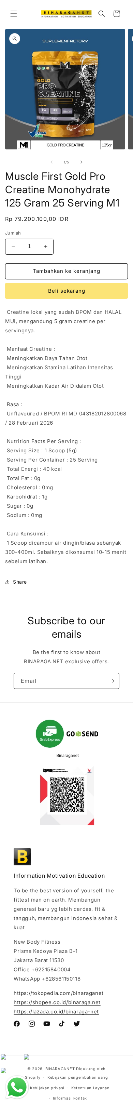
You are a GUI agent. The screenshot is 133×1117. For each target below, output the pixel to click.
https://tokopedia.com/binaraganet (59, 993)
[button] (13, 13)
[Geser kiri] (51, 162)
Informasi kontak (70, 1098)
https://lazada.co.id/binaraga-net (56, 1011)
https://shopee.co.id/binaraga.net (57, 1002)
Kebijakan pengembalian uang (77, 1077)
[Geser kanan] (81, 162)
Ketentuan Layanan (90, 1088)
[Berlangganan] (111, 681)
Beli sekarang (66, 291)
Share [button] (20, 582)
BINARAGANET (60, 1068)
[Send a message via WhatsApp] (17, 1087)
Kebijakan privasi (47, 1088)
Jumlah (13, 233)
